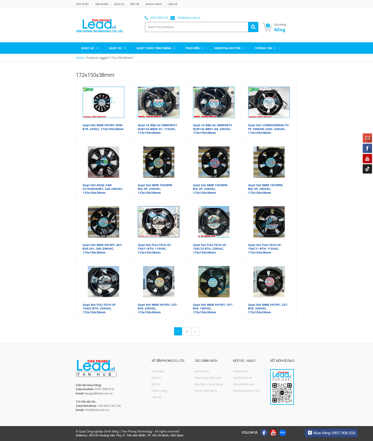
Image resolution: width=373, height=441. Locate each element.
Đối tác (156, 384)
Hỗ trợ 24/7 (202, 371)
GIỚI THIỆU (82, 4)
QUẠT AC (87, 48)
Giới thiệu (158, 371)
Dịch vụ (156, 377)
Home (80, 58)
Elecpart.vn (240, 371)
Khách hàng (159, 390)
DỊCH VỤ (119, 4)
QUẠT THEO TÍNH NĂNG (154, 48)
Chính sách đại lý (206, 390)
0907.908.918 (159, 18)
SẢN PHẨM (101, 4)
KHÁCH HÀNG (154, 4)
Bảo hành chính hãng (209, 384)
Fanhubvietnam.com (246, 390)
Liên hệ (156, 397)
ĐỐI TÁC (134, 4)
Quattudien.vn (242, 377)
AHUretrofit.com (243, 384)
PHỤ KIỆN (193, 48)
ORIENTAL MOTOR (227, 48)
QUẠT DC (115, 48)
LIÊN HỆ (172, 4)
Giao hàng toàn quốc (208, 377)
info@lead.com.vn (188, 18)
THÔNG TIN (263, 48)
